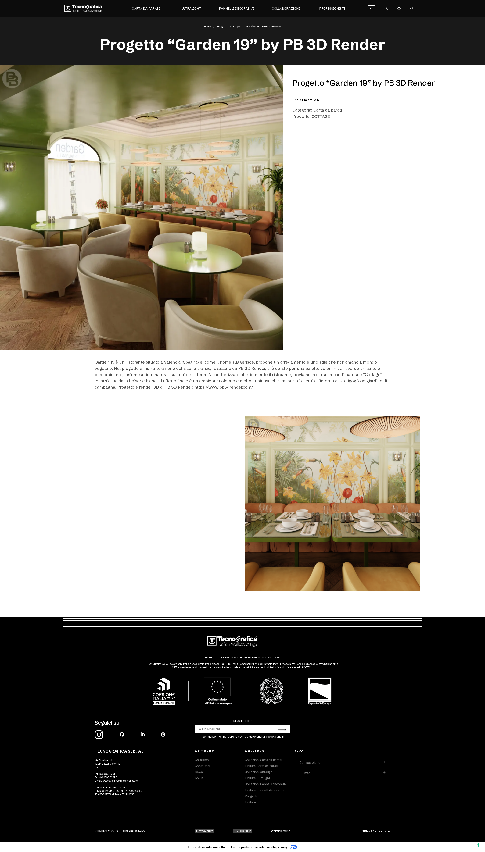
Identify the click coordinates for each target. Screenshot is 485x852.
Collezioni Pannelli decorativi (266, 784)
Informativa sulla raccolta (206, 847)
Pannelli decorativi (236, 8)
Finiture (250, 802)
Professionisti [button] (332, 8)
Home (207, 26)
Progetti (222, 26)
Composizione (310, 763)
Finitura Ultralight (257, 778)
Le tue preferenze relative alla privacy (259, 847)
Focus (199, 778)
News (199, 772)
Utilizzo (305, 773)
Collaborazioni (286, 8)
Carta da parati (146, 8)
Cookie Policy (244, 830)
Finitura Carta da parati (261, 766)
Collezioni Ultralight (259, 772)
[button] (162, 8)
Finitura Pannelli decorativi (264, 790)
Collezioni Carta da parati (263, 760)
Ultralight (191, 8)
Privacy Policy (206, 830)
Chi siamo (202, 760)
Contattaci (202, 766)
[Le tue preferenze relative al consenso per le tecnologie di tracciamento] (478, 845)
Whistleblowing (280, 831)
